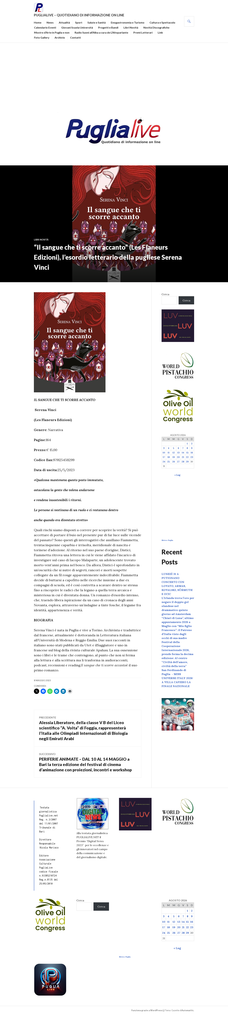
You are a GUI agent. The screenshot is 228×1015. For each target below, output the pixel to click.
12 (173, 452)
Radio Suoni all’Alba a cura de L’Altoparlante (101, 32)
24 (164, 461)
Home (37, 22)
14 (183, 452)
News (50, 22)
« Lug (177, 475)
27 (178, 461)
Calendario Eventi (45, 27)
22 (187, 457)
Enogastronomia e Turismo (127, 22)
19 (173, 457)
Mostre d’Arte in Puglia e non (51, 32)
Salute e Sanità (96, 22)
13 (178, 452)
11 (169, 452)
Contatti (75, 37)
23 (191, 457)
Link (160, 32)
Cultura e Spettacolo (162, 22)
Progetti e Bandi (108, 27)
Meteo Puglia (167, 540)
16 (192, 452)
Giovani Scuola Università (77, 27)
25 (168, 461)
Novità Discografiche (156, 27)
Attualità (64, 22)
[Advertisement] (114, 76)
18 (168, 457)
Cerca (165, 294)
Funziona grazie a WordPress (146, 1010)
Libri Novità (131, 27)
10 (164, 452)
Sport (78, 22)
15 (187, 452)
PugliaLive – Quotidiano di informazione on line (79, 15)
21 (183, 457)
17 (164, 457)
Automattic (188, 1010)
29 (187, 461)
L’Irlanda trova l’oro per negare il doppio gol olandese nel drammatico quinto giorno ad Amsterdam (178, 606)
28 (183, 461)
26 (173, 461)
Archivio (60, 37)
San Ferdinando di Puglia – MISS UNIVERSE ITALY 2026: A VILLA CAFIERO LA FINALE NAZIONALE (177, 678)
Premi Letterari (143, 32)
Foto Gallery (41, 37)
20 (178, 457)
